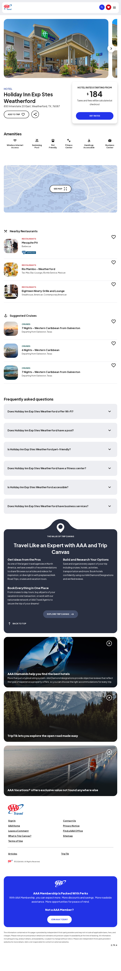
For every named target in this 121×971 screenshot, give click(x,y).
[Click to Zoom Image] (56, 48)
